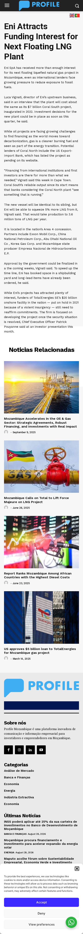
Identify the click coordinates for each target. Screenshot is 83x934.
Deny (41, 913)
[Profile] (41, 6)
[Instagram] (19, 749)
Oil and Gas (41, 340)
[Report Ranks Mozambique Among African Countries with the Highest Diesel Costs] (41, 542)
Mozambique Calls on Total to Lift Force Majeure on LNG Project (36, 500)
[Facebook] (8, 749)
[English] (72, 15)
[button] (77, 869)
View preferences (42, 924)
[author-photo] (6, 432)
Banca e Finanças (15, 834)
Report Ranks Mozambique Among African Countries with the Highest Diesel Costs (38, 575)
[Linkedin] (30, 749)
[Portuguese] (77, 15)
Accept (41, 902)
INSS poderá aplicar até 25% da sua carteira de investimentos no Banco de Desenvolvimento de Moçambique (41, 825)
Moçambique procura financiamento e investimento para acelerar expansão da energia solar (41, 843)
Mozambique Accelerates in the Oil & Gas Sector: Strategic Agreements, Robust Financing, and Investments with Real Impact (40, 422)
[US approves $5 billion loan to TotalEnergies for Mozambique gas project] (41, 617)
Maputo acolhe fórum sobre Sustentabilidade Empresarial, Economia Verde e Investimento (39, 860)
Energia (9, 852)
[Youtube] (41, 749)
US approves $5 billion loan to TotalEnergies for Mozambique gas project (40, 651)
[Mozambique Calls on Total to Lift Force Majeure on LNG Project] (41, 466)
